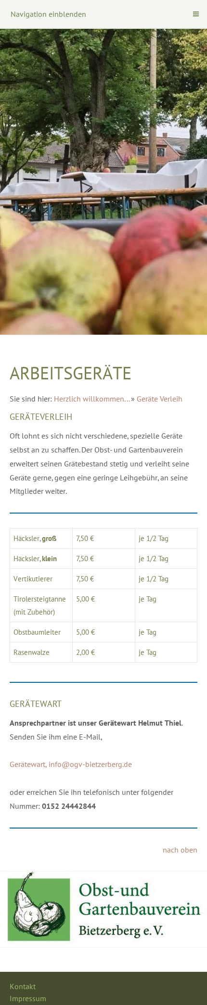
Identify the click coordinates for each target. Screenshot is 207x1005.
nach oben (180, 849)
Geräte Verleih (159, 398)
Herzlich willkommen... (91, 398)
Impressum (28, 998)
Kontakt (23, 986)
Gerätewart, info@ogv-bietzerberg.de (71, 764)
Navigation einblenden (48, 14)
